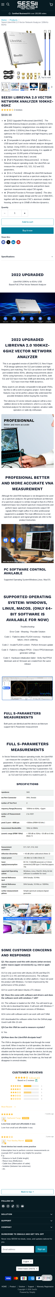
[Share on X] (8, 242)
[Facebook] (3, 1206)
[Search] (8, 4)
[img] (7, 1114)
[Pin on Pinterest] (18, 242)
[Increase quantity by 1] (25, 213)
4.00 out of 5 (34, 1078)
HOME (4, 1287)
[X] (17, 1206)
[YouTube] (22, 1206)
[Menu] (3, 4)
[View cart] (51, 4)
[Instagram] (8, 1206)
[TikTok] (13, 1206)
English (26, 1262)
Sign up (41, 1249)
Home (4, 20)
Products (13, 20)
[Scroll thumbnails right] (51, 87)
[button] (7, 110)
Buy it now (27, 230)
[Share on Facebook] (3, 242)
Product (13, 1287)
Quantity (4, 207)
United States (26, 1269)
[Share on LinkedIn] (13, 242)
